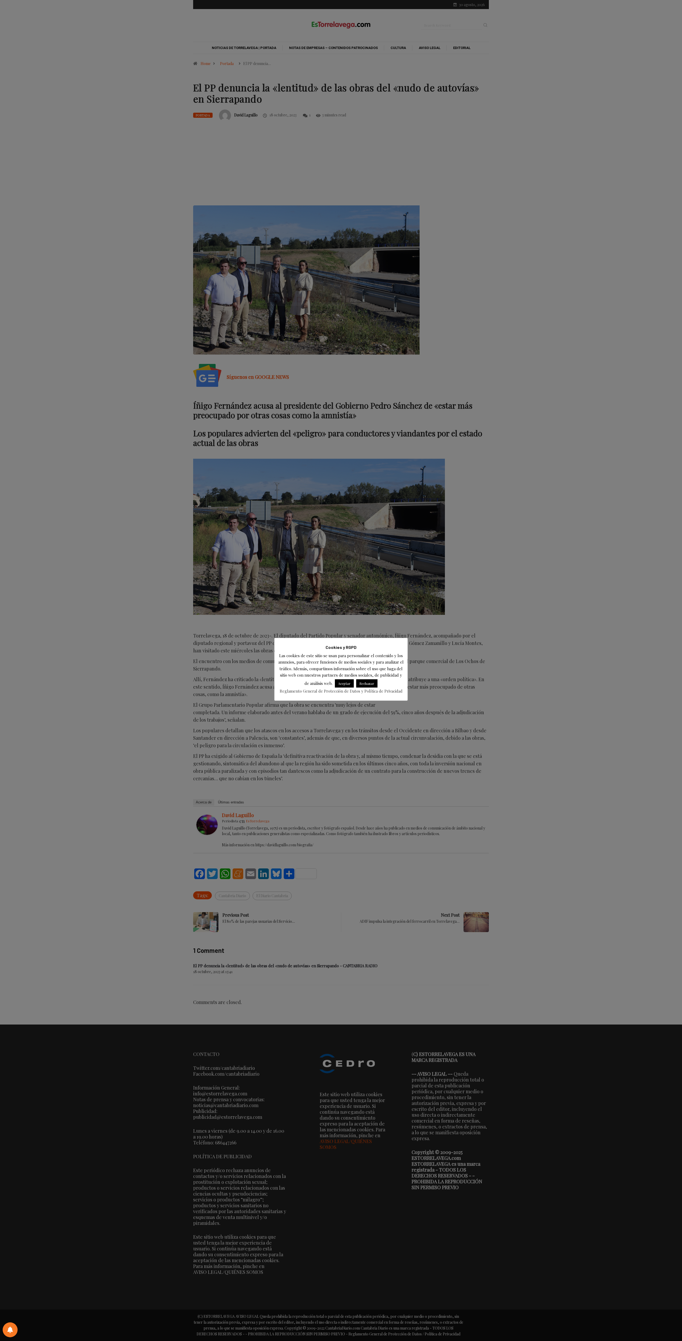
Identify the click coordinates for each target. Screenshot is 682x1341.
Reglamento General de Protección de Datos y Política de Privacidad (341, 690)
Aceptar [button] (344, 683)
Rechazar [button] (366, 683)
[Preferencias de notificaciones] (10, 1329)
